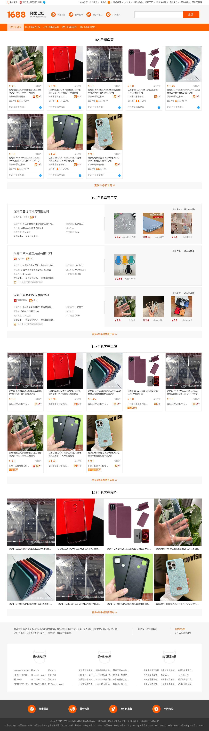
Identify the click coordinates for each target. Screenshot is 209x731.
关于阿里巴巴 (133, 721)
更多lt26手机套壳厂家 (103, 334)
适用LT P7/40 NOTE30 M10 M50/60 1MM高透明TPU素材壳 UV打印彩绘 (24, 159)
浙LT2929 (52, 680)
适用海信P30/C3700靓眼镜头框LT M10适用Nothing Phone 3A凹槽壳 (25, 91)
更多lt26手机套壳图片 (103, 612)
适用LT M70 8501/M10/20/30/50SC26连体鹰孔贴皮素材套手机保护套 (183, 91)
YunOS (134, 725)
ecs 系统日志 (183, 675)
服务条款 (112, 721)
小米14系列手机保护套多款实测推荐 (111, 684)
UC (156, 725)
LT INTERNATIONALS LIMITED (28, 675)
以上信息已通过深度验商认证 (30, 324)
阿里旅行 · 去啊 (95, 725)
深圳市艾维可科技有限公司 (31, 211)
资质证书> (18, 236)
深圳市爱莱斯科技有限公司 (18, 97)
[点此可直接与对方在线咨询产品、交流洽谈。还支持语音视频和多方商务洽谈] (40, 107)
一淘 (85, 725)
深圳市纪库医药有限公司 (171, 680)
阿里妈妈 (108, 725)
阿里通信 (143, 725)
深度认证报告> (32, 278)
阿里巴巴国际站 (25, 725)
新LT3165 (18, 680)
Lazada (200, 725)
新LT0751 (52, 670)
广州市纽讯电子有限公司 (97, 165)
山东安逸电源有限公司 (153, 684)
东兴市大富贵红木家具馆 (188, 670)
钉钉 (176, 725)
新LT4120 (52, 675)
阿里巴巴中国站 (41, 725)
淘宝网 (64, 725)
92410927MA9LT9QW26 (24, 670)
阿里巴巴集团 (10, 725)
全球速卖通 (54, 725)
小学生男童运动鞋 (151, 670)
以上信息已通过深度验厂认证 (30, 282)
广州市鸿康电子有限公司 (137, 97)
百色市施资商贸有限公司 (154, 675)
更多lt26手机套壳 (103, 185)
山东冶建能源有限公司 (170, 670)
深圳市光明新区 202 (30, 311)
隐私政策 (121, 721)
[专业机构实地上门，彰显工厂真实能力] (15, 282)
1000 (77, 316)
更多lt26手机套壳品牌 (103, 480)
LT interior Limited (38, 675)
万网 (151, 725)
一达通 (192, 725)
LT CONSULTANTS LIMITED (43, 680)
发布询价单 (180, 629)
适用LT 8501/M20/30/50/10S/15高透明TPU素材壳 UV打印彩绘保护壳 (104, 91)
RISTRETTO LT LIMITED (24, 684)
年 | (35, 217)
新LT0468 (35, 670)
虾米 (116, 725)
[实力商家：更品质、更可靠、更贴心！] (15, 258)
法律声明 (102, 721)
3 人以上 (27, 232)
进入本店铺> (189, 209)
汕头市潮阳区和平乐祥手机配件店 (97, 97)
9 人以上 (27, 274)
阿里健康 (184, 725)
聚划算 (78, 725)
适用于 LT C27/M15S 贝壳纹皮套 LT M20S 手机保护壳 (143, 91)
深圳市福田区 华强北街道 (32, 228)
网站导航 (155, 721)
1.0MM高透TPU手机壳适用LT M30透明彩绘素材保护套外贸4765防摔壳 (64, 91)
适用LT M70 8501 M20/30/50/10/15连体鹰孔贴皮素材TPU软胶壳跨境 (65, 159)
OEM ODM (80, 270)
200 (77, 232)
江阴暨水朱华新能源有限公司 (173, 684)
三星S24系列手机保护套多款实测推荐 (112, 675)
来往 (170, 725)
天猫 (71, 725)
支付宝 (163, 725)
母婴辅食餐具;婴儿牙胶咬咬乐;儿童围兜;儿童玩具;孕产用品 (39, 265)
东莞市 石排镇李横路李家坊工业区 (36, 270)
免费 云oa (165, 675)
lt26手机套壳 (151, 629)
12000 (78, 274)
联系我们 (145, 721)
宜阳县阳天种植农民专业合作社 (191, 684)
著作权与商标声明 (88, 721)
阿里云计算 (124, 725)
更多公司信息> (31, 236)
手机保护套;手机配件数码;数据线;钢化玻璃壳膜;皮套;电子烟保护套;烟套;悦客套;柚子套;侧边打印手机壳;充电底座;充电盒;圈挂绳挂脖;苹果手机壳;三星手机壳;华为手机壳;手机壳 (39, 307)
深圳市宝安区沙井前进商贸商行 (58, 97)
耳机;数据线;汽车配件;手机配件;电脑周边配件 (39, 224)
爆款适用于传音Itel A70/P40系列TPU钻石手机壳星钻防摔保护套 (103, 159)
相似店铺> (177, 209)
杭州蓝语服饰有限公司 (153, 680)
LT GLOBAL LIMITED (40, 684)
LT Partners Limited (56, 684)
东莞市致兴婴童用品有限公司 (33, 253)
